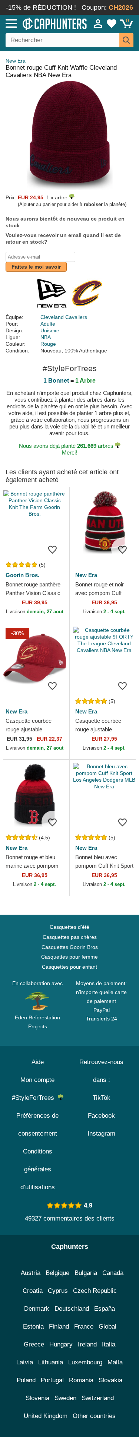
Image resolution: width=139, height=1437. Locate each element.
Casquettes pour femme (69, 957)
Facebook (101, 1115)
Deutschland (71, 1308)
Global (107, 1326)
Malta (115, 1362)
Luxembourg (85, 1362)
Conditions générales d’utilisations (37, 1169)
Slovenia (37, 1398)
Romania (81, 1380)
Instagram (101, 1133)
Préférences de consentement (37, 1124)
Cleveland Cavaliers (63, 317)
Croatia (33, 1290)
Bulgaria (86, 1272)
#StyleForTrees (35, 1097)
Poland (26, 1380)
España (104, 1308)
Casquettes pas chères (70, 937)
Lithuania (50, 1362)
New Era (16, 61)
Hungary (61, 1344)
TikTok (101, 1097)
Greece (34, 1344)
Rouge (48, 344)
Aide (38, 1062)
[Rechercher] (126, 40)
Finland (59, 1326)
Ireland (87, 1344)
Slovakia (110, 1380)
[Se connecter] (98, 23)
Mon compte (37, 1079)
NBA (45, 337)
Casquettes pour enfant (69, 967)
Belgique (57, 1272)
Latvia (24, 1362)
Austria (30, 1272)
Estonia (33, 1326)
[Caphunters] (41, 23)
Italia (108, 1344)
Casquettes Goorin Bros (70, 947)
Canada (112, 1272)
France (83, 1326)
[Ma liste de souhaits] (111, 23)
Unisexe (49, 330)
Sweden (65, 1398)
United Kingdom (45, 1415)
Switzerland (98, 1398)
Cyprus (58, 1290)
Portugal (52, 1380)
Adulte (47, 324)
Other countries (94, 1415)
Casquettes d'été (69, 927)
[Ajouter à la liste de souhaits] (53, 549)
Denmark (36, 1308)
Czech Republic (95, 1290)
